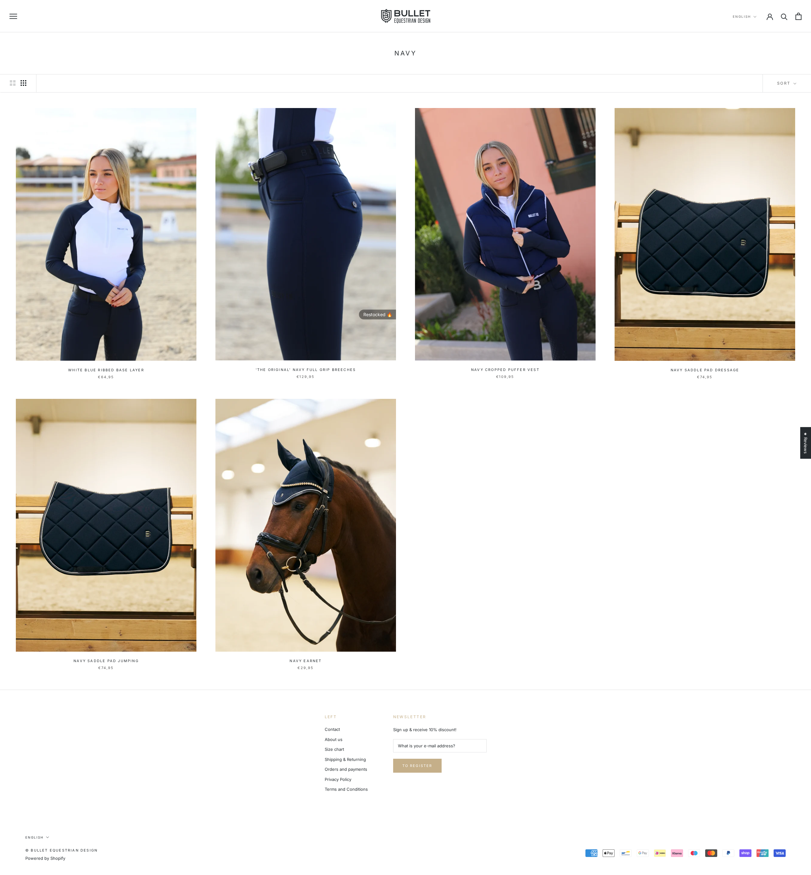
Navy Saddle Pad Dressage (705, 370)
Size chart (334, 749)
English (742, 16)
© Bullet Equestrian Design (61, 850)
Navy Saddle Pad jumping (106, 661)
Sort (784, 83)
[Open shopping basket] (798, 16)
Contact (332, 729)
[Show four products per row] (23, 83)
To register (417, 765)
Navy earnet (306, 661)
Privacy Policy (338, 779)
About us (333, 739)
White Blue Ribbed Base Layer (106, 370)
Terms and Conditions (346, 789)
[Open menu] (13, 16)
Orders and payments (346, 769)
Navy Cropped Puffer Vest (505, 369)
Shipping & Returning (345, 759)
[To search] (784, 16)
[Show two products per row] (13, 83)
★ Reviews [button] (805, 443)
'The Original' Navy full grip (306, 369)
